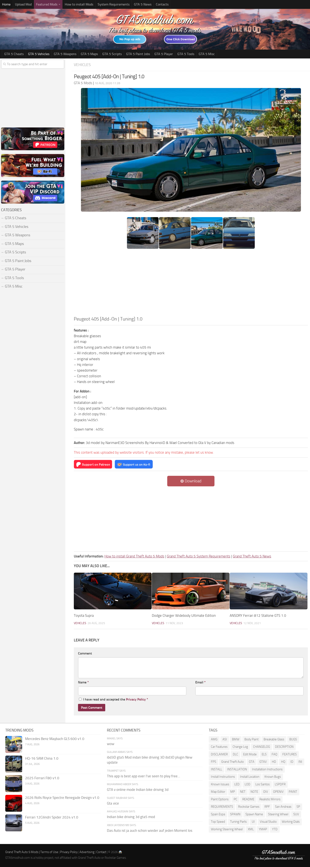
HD (274, 762)
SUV (296, 814)
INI (300, 762)
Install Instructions (223, 777)
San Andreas (283, 807)
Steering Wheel (278, 814)
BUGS (293, 739)
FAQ (274, 754)
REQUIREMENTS (222, 807)
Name (83, 682)
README (248, 799)
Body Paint (251, 739)
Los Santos (262, 784)
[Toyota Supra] (113, 591)
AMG (214, 739)
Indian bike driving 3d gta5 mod (131, 817)
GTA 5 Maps (89, 54)
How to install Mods (79, 4)
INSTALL (216, 769)
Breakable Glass (274, 739)
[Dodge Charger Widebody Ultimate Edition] (191, 591)
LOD (247, 784)
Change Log (240, 747)
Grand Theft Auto (232, 762)
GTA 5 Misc (207, 54)
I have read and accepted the (115, 699)
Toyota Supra (84, 615)
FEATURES (289, 754)
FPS (213, 762)
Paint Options (220, 799)
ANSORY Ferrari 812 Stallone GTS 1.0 (258, 615)
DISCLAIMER (219, 754)
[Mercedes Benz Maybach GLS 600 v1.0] (13, 744)
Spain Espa (218, 814)
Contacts (162, 4)
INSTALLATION (237, 769)
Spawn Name (254, 814)
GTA (251, 762)
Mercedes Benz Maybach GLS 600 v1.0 (54, 739)
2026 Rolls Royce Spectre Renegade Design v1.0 (62, 797)
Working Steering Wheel (227, 829)
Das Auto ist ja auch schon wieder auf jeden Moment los (149, 830)
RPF (267, 807)
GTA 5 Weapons (65, 54)
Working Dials (291, 822)
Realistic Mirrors (269, 799)
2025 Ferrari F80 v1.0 (42, 778)
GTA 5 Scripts (112, 54)
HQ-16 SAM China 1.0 (41, 758)
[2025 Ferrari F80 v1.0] (13, 783)
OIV (265, 792)
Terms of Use (49, 852)
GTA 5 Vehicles (38, 54)
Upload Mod (23, 4)
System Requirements (113, 4)
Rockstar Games (248, 807)
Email (200, 682)
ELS (264, 754)
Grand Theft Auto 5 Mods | (22, 852)
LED (237, 784)
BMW (235, 739)
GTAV (263, 762)
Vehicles (82, 64)
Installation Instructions (267, 769)
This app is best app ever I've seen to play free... (143, 776)
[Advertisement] (191, 283)
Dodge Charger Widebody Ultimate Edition (184, 615)
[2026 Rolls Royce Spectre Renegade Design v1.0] (13, 803)
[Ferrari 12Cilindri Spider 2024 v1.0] (13, 822)
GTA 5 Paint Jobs (138, 54)
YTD (275, 829)
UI (253, 822)
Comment (85, 653)
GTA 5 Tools (185, 54)
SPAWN (235, 814)
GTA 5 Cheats (14, 54)
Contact (101, 852)
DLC (235, 754)
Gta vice (113, 803)
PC (235, 799)
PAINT (293, 792)
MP (232, 792)
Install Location (249, 777)
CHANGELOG (261, 747)
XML (251, 829)
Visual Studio (268, 822)
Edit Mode (250, 754)
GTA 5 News (142, 4)
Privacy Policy (136, 699)
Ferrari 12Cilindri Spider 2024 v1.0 (51, 817)
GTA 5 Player (163, 54)
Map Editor (218, 792)
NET (242, 792)
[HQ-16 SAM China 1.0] (13, 764)
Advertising (87, 852)
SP (298, 807)
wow (110, 744)
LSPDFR (280, 784)
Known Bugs (272, 777)
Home (6, 4)
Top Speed (218, 822)
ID (291, 762)
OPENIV (278, 792)
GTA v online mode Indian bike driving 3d (137, 789)
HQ (283, 762)
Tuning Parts (238, 822)
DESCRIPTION (284, 747)
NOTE (254, 792)
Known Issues (220, 784)
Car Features (219, 747)
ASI (224, 739)
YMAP (263, 829)
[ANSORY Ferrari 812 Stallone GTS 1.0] (268, 591)
